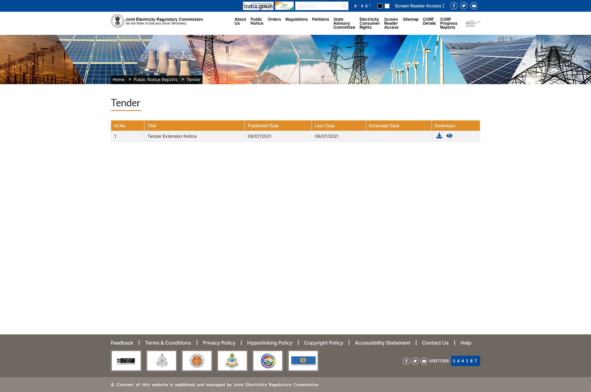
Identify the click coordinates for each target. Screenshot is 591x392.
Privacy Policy (219, 342)
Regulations (296, 19)
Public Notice (257, 21)
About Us (240, 21)
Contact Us (435, 342)
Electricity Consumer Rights (370, 23)
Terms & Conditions (168, 342)
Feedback (122, 342)
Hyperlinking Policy (269, 342)
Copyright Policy (323, 342)
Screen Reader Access (391, 23)
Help (465, 342)
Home (118, 79)
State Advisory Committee (344, 23)
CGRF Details (429, 21)
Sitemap (411, 19)
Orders (274, 19)
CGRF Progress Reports (448, 23)
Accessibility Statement (382, 342)
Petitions (320, 19)
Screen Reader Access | (419, 5)
